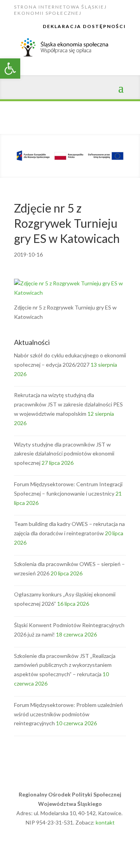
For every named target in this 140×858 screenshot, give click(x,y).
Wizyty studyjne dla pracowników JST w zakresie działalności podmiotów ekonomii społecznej (64, 453)
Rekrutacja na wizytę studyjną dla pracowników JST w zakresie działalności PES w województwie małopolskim (68, 404)
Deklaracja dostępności (84, 26)
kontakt (105, 822)
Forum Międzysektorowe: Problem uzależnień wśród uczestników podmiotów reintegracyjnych (68, 714)
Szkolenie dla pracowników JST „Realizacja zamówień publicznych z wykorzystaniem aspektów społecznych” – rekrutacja (65, 665)
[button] (10, 68)
